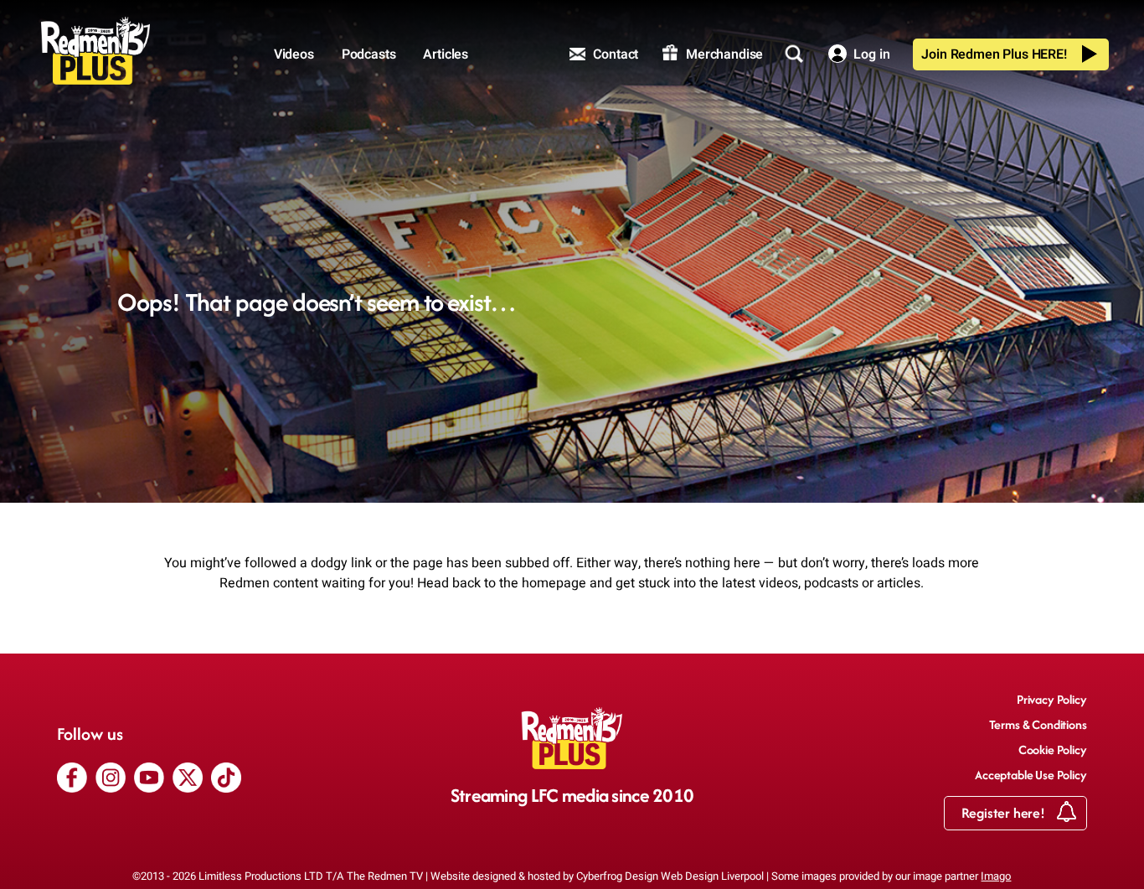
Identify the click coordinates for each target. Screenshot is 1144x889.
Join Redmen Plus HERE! (993, 54)
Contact (614, 54)
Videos (294, 54)
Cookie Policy (1052, 749)
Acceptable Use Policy (1031, 774)
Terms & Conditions (1038, 724)
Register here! (1005, 813)
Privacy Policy (1052, 699)
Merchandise (723, 54)
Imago (996, 876)
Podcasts (369, 54)
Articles (445, 54)
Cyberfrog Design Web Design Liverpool (670, 876)
